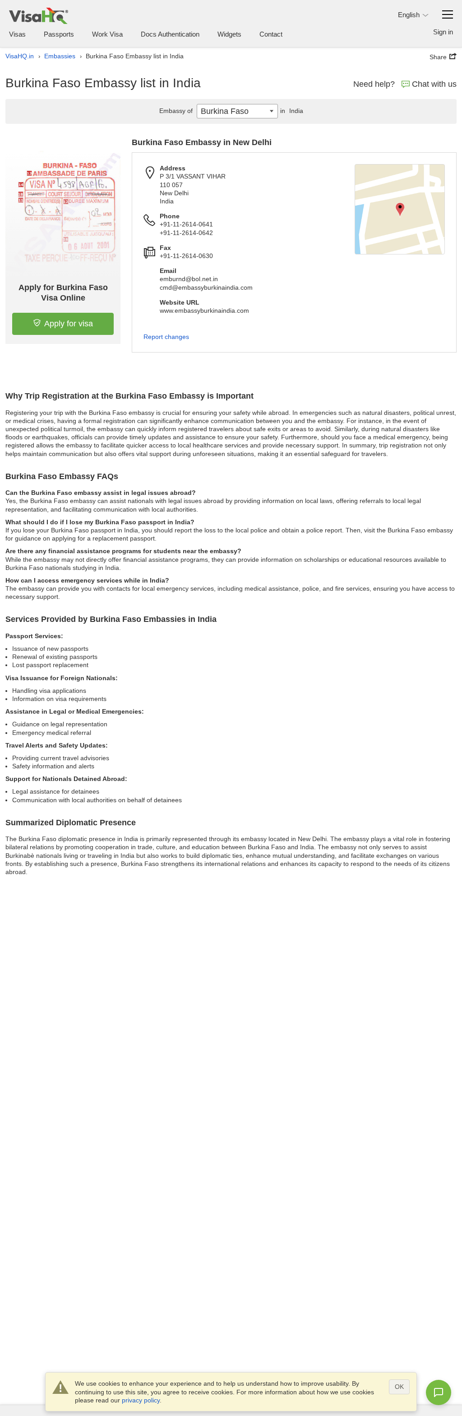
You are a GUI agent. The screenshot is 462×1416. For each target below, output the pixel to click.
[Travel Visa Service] (38, 15)
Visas (17, 34)
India (291, 110)
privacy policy (141, 1400)
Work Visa (107, 34)
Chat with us (434, 84)
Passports (59, 34)
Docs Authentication (170, 34)
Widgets (229, 34)
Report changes (166, 336)
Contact (270, 34)
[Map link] (400, 209)
